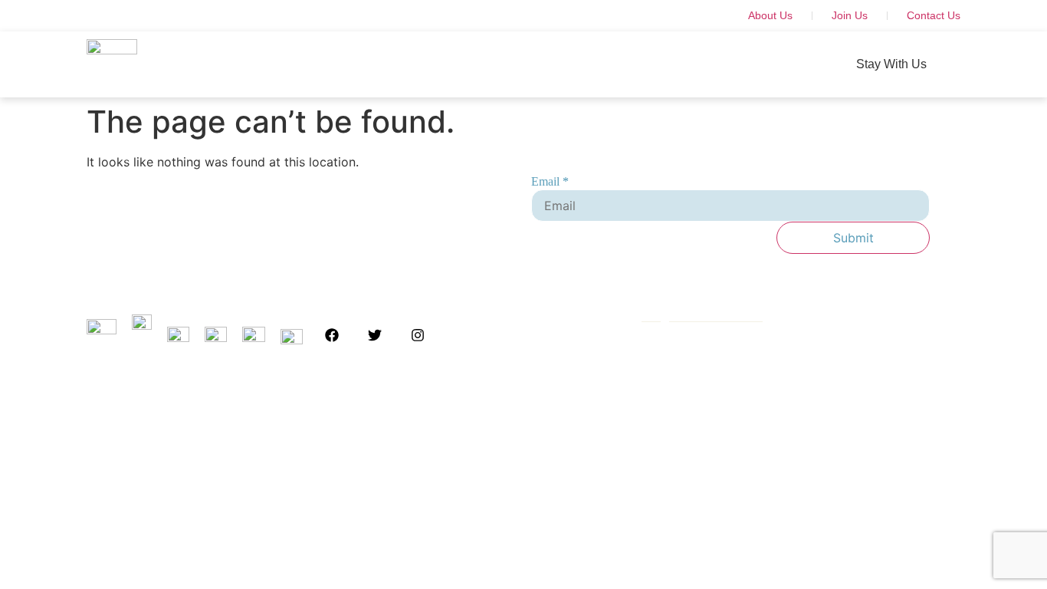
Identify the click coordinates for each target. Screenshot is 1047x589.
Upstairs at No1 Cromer (329, 64)
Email (550, 182)
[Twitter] (375, 335)
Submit (853, 237)
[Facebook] (332, 335)
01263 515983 (681, 384)
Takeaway (626, 64)
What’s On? (716, 64)
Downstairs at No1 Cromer (496, 64)
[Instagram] (418, 335)
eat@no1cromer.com (702, 316)
